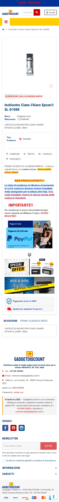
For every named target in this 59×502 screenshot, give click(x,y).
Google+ (47, 154)
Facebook (5, 428)
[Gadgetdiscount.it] (10, 12)
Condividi (14, 154)
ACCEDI (44, 213)
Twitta (30, 154)
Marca (7, 116)
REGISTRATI (10, 216)
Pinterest (15, 159)
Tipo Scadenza (11, 139)
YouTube (13, 428)
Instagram (22, 428)
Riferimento (10, 119)
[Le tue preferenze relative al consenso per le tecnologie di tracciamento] (54, 497)
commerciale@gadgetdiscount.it (29, 411)
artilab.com (18, 392)
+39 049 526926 (24, 408)
